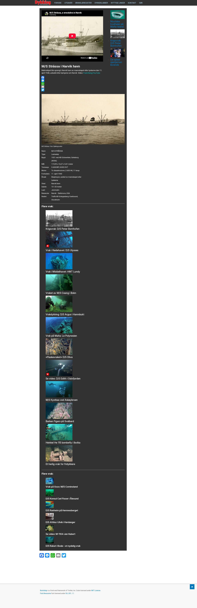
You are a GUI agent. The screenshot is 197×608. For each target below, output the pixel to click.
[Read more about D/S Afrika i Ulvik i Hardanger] (85, 516)
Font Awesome (45, 593)
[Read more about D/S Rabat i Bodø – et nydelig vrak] (85, 540)
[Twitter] (72, 89)
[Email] (72, 86)
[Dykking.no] (43, 2)
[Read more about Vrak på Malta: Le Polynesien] (85, 325)
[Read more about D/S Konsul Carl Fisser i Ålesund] (85, 492)
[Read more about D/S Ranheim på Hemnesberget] (85, 504)
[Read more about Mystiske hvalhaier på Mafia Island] (117, 14)
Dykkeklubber (101, 3)
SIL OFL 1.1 (70, 593)
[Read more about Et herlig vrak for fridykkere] (85, 453)
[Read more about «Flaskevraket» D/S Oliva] (85, 346)
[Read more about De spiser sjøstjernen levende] (117, 52)
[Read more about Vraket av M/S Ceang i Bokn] (85, 282)
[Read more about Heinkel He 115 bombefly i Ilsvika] (85, 432)
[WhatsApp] (72, 83)
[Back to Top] (192, 586)
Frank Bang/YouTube (91, 73)
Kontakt (132, 3)
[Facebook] (72, 77)
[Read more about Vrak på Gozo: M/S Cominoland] (85, 481)
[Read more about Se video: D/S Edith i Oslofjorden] (85, 368)
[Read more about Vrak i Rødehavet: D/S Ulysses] (85, 240)
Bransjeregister (83, 3)
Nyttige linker (118, 3)
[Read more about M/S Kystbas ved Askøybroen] (85, 389)
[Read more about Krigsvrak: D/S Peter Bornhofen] (117, 33)
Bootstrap (43, 590)
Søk (141, 3)
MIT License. (96, 590)
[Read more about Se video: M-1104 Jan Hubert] (85, 528)
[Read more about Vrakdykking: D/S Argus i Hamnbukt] (85, 304)
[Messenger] (72, 80)
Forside (57, 3)
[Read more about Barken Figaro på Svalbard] (85, 411)
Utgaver (68, 3)
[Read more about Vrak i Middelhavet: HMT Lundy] (85, 261)
